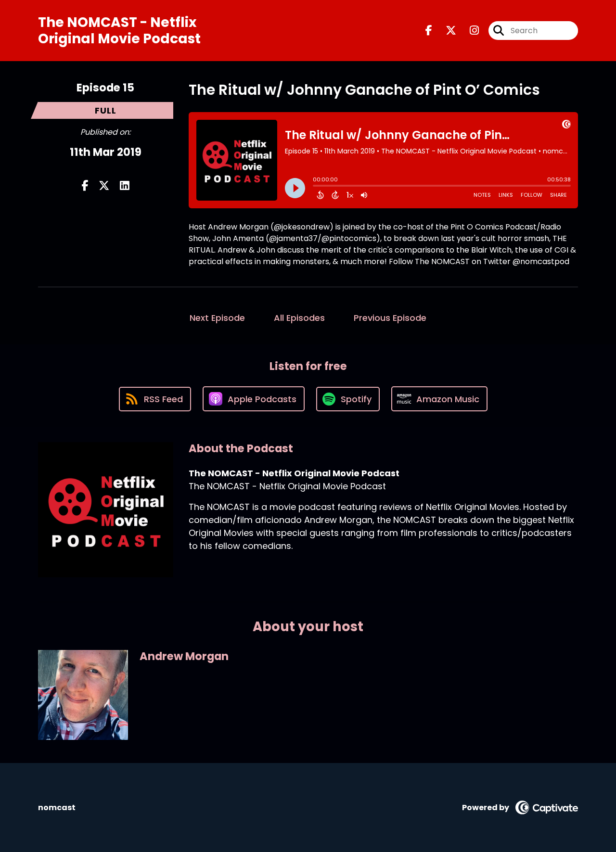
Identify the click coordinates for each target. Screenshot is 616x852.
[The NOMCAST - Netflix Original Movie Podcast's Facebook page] (428, 30)
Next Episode (217, 318)
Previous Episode (390, 318)
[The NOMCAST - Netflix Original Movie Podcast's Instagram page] (468, 30)
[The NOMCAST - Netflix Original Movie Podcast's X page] (445, 30)
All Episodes (299, 318)
